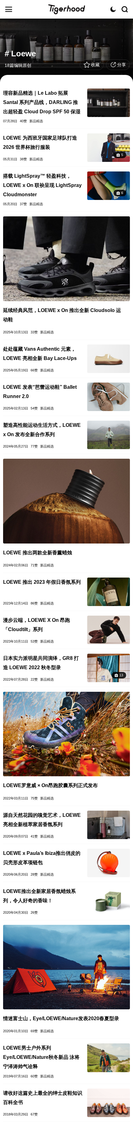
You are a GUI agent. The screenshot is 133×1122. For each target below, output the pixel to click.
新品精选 (36, 121)
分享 (121, 64)
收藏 (95, 64)
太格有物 (66, 9)
